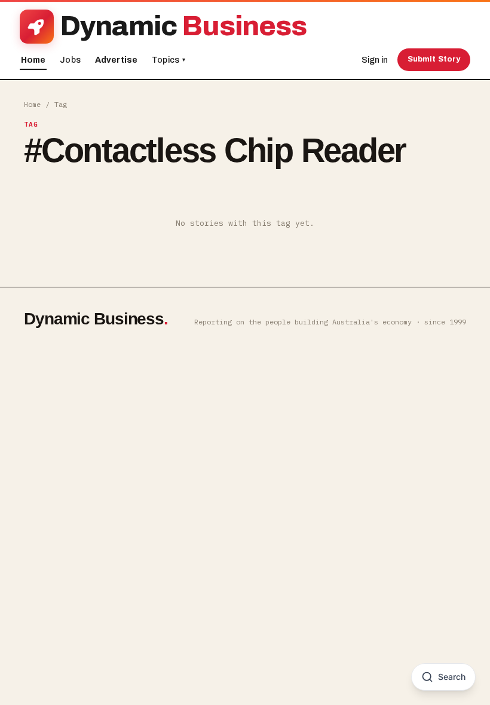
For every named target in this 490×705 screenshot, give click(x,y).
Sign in (375, 60)
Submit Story (434, 59)
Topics (168, 60)
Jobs (70, 60)
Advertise (116, 60)
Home (33, 60)
